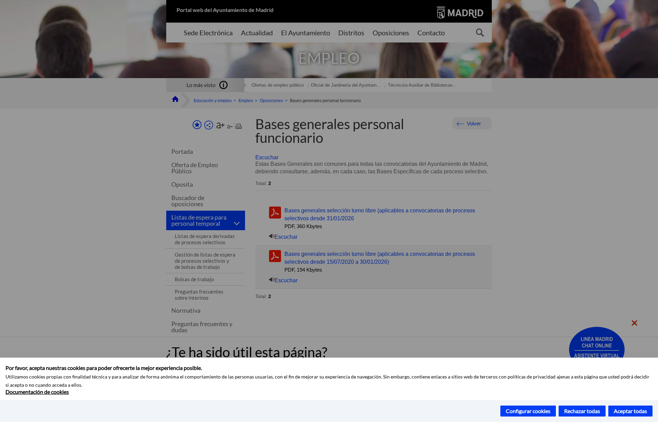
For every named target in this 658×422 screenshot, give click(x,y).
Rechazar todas (582, 411)
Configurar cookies (528, 411)
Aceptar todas (630, 411)
